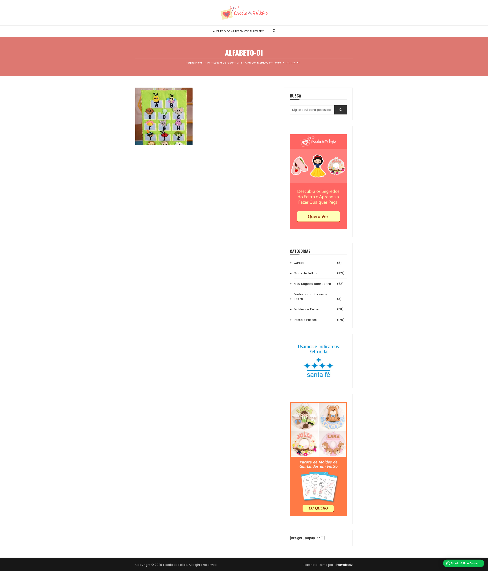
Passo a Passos (305, 320)
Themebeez (343, 565)
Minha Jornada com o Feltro (310, 296)
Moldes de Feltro (306, 309)
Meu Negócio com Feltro (312, 284)
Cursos (299, 263)
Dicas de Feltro (305, 273)
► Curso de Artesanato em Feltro (238, 31)
